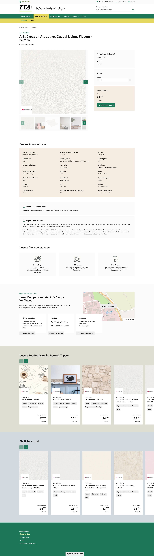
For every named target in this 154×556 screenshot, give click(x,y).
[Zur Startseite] (25, 8)
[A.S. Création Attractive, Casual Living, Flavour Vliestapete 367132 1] (53, 82)
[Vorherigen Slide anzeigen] (21, 82)
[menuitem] (26, 16)
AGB (23, 540)
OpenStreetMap (129, 319)
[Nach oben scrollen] (86, 554)
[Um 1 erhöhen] (130, 80)
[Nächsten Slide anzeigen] (85, 82)
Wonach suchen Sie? (101, 6)
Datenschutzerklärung (29, 543)
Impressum (25, 537)
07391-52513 (61, 322)
